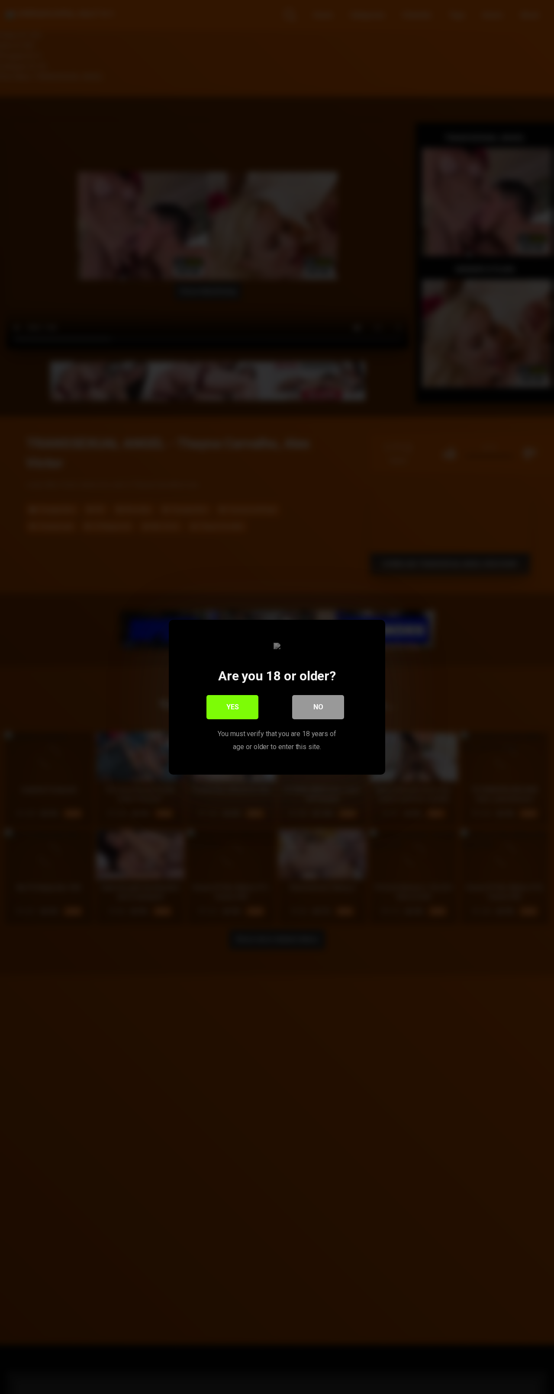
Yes (232, 706)
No (318, 706)
